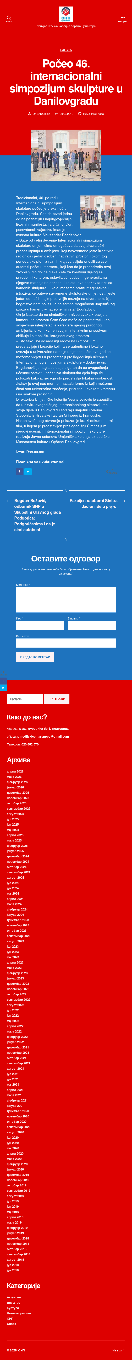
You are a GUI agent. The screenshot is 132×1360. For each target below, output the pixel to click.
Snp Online (43, 114)
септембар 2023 (18, 936)
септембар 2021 (18, 1063)
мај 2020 (13, 1148)
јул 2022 (13, 1010)
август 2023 (15, 941)
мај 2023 (13, 957)
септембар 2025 (18, 808)
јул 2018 (13, 1265)
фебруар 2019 (17, 1227)
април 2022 (15, 1026)
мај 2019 (13, 1212)
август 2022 (15, 1005)
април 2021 (15, 1089)
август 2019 (15, 1196)
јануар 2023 (15, 978)
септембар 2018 (18, 1254)
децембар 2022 (18, 983)
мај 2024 (13, 893)
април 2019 (15, 1217)
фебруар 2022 (17, 1036)
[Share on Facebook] (19, 471)
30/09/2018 (66, 114)
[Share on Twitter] (28, 471)
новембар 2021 (18, 1052)
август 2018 (15, 1259)
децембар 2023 (18, 920)
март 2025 (14, 840)
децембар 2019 (18, 1174)
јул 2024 (13, 883)
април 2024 (15, 898)
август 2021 (15, 1068)
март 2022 (14, 1031)
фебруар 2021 (17, 1100)
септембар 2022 (18, 999)
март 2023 (14, 967)
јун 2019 (13, 1206)
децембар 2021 (18, 1047)
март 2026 (14, 776)
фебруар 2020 (17, 1164)
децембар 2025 (18, 792)
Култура (66, 50)
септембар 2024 (18, 872)
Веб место (22, 635)
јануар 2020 (15, 1169)
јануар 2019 (15, 1233)
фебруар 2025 (17, 845)
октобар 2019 (16, 1185)
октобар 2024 (16, 867)
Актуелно (14, 1297)
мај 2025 (13, 829)
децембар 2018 (18, 1238)
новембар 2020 (18, 1116)
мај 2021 (13, 1084)
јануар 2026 (15, 787)
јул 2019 (13, 1201)
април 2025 (15, 835)
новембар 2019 (18, 1180)
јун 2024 (13, 888)
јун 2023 (13, 952)
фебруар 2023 (17, 973)
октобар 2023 (16, 930)
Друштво (13, 1302)
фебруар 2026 (17, 782)
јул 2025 (13, 819)
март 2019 (14, 1222)
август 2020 (15, 1132)
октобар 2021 (16, 1058)
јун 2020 (13, 1143)
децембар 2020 (18, 1111)
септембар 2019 (18, 1190)
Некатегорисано (19, 1313)
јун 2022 (13, 1015)
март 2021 (14, 1095)
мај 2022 (13, 1021)
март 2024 (14, 904)
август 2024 (15, 877)
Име (19, 618)
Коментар (23, 584)
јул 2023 (13, 946)
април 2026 (15, 771)
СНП (10, 1318)
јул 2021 (13, 1074)
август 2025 (15, 814)
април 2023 (15, 962)
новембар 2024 (18, 861)
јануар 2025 (15, 851)
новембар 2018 (18, 1243)
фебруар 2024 (17, 909)
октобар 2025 (16, 803)
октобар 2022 (16, 994)
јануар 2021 (15, 1105)
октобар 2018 (16, 1249)
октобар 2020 (16, 1121)
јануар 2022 (15, 1042)
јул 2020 (13, 1137)
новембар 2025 (18, 798)
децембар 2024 (18, 856)
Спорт (11, 1323)
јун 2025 (13, 824)
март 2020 (14, 1158)
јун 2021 (13, 1079)
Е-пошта (74, 618)
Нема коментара (93, 114)
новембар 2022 (18, 989)
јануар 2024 (15, 914)
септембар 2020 (18, 1127)
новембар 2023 (18, 925)
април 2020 (15, 1153)
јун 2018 (13, 1270)
